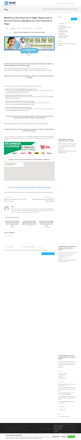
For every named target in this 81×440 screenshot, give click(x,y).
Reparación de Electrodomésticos (64, 27)
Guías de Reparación (62, 25)
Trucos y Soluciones (62, 34)
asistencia (10, 192)
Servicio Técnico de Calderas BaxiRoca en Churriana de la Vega (18, 95)
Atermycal (37, 123)
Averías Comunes (61, 28)
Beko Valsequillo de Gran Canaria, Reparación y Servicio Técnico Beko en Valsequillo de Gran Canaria (67, 398)
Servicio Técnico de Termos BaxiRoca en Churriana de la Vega (18, 107)
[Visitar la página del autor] (6, 208)
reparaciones (38, 192)
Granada (29, 192)
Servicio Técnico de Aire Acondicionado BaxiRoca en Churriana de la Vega (20, 89)
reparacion (33, 192)
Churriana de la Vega (27, 28)
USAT (7, 28)
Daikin (12, 123)
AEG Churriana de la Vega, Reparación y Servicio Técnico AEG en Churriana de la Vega (29, 222)
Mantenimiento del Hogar (63, 31)
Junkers (32, 123)
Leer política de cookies (37, 438)
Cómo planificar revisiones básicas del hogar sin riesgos (66, 140)
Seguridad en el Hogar (62, 37)
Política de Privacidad (62, 373)
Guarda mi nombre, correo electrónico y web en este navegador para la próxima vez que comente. (27, 250)
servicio (44, 192)
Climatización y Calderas (62, 30)
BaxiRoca (41, 123)
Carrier (9, 123)
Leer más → (60, 149)
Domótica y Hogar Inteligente (63, 36)
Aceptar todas (71, 436)
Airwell (5, 123)
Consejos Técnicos (61, 33)
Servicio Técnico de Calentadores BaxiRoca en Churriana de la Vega (19, 101)
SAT (42, 192)
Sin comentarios (38, 28)
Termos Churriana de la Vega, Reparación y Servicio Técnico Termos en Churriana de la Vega (46, 223)
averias (13, 192)
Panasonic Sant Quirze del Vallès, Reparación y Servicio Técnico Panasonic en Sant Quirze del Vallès (67, 389)
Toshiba (22, 123)
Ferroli (29, 123)
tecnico (51, 192)
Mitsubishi (46, 123)
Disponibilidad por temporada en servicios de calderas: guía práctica (67, 248)
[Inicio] (40, 9)
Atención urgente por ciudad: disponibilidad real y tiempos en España (67, 357)
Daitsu (15, 123)
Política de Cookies (61, 375)
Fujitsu (18, 123)
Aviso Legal (60, 376)
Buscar (59, 16)
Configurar (63, 436)
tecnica (47, 192)
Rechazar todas (55, 436)
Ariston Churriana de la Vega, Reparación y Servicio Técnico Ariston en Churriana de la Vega (12, 223)
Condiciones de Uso (62, 378)
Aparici (25, 123)
